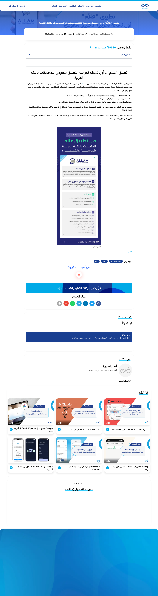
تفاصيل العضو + (123, 380)
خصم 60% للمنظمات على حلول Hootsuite (130, 429)
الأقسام (81, 6)
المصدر (130, 251)
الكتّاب (54, 6)
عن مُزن (89, 6)
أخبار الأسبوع (110, 366)
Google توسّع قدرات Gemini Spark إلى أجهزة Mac (33, 430)
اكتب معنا (63, 6)
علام (96, 261)
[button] (29, 55)
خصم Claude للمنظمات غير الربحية (85, 429)
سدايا (103, 261)
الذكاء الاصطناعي (115, 261)
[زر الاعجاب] (79, 275)
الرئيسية (98, 6)
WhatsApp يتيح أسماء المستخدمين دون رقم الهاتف (130, 468)
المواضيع (72, 6)
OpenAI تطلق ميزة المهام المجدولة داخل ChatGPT (85, 468)
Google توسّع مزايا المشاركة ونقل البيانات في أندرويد (35, 468)
